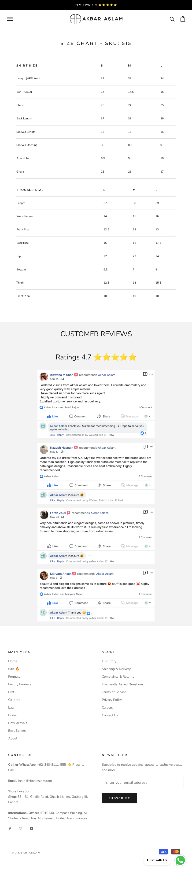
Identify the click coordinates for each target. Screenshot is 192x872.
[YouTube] (31, 828)
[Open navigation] (10, 19)
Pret (11, 692)
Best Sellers (17, 730)
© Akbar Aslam (26, 852)
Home (12, 661)
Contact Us (110, 715)
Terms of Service (114, 692)
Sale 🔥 (13, 669)
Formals (14, 676)
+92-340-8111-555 (51, 764)
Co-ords (14, 700)
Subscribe (119, 798)
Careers (107, 707)
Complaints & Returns (118, 676)
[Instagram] (20, 828)
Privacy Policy (112, 700)
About (12, 738)
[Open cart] (183, 19)
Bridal (12, 715)
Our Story (109, 661)
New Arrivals (17, 723)
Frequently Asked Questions (123, 684)
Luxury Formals (19, 684)
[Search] (172, 18)
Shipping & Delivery (116, 669)
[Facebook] (9, 828)
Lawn (12, 707)
